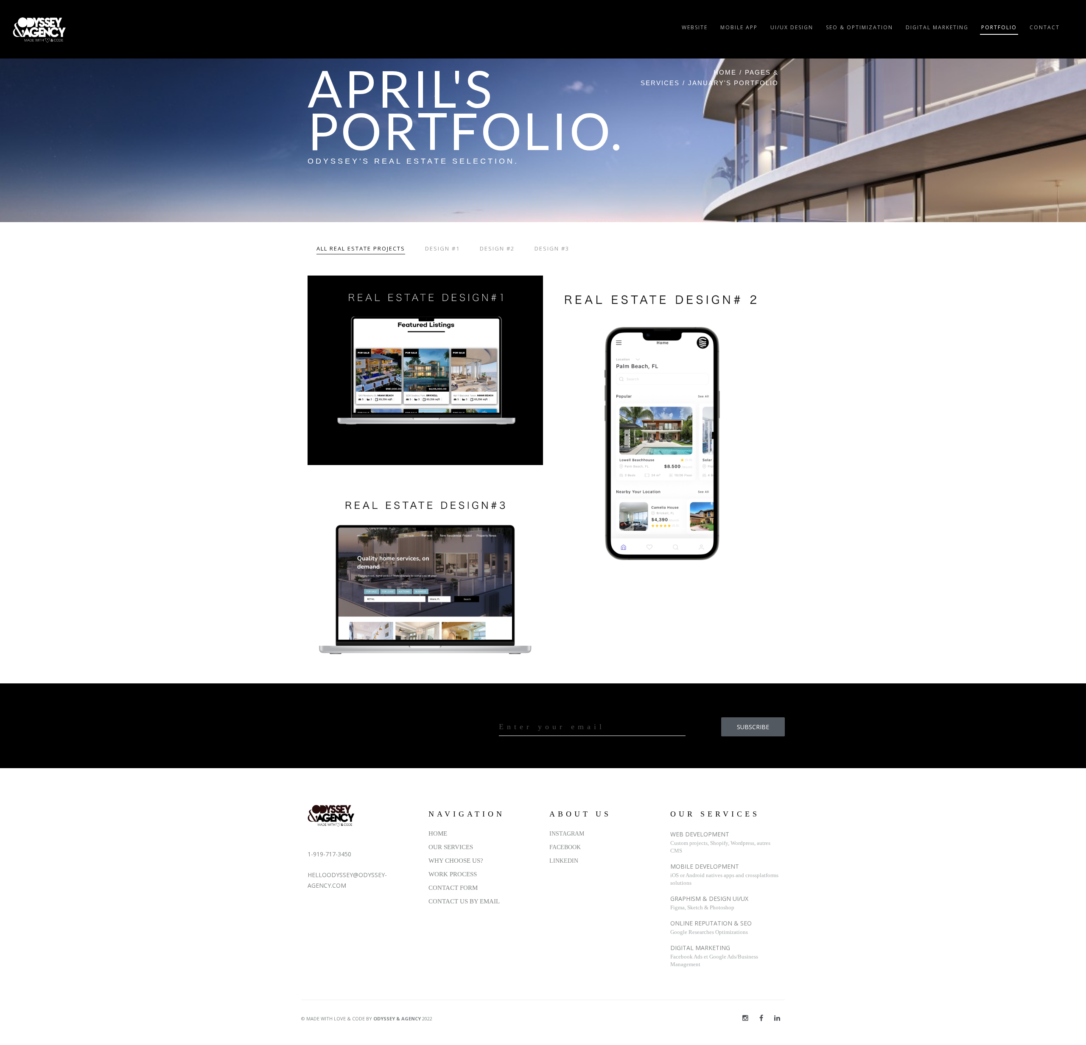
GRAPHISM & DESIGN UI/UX (709, 899)
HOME (437, 833)
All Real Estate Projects (360, 248)
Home (725, 72)
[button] (425, 370)
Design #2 (497, 248)
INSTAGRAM (566, 833)
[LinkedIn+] (777, 1017)
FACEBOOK (565, 847)
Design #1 (442, 248)
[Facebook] (761, 1017)
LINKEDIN (563, 861)
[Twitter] (745, 1017)
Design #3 (552, 248)
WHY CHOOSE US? (455, 860)
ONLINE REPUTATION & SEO (711, 923)
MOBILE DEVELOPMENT (704, 866)
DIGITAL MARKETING (700, 948)
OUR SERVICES (450, 847)
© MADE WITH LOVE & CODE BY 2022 (366, 1018)
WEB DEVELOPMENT (699, 834)
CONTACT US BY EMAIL (464, 901)
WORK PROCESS (452, 874)
